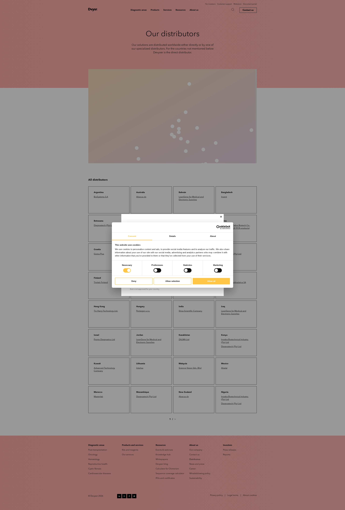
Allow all (211, 281)
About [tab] (213, 236)
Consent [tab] (132, 236)
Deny (133, 281)
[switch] (157, 270)
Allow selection (172, 281)
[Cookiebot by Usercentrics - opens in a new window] (218, 227)
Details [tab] (172, 236)
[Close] (221, 216)
